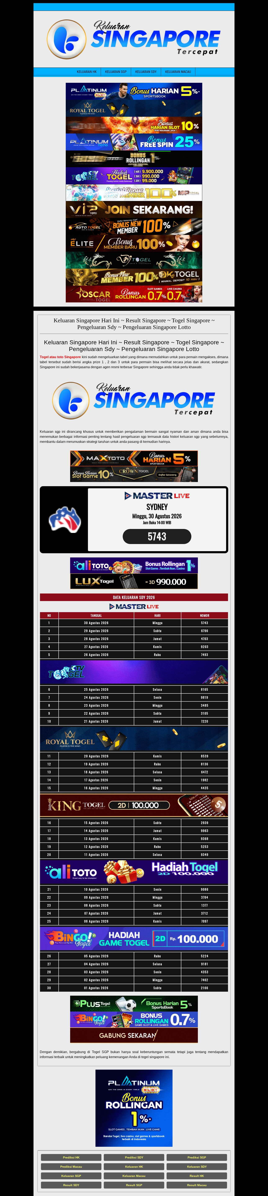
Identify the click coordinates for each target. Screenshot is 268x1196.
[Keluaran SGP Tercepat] (134, 91)
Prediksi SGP (197, 1157)
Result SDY (71, 1185)
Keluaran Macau (178, 72)
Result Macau (197, 1185)
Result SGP (134, 1185)
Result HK (197, 1176)
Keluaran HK (87, 72)
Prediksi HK (71, 1157)
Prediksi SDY (134, 1157)
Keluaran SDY (146, 72)
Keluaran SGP (116, 72)
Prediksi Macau (71, 1166)
